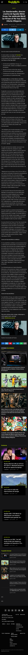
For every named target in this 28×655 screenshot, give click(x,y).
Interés (13, 623)
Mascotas (22, 633)
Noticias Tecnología (7, 615)
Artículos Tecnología (7, 617)
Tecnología (5, 614)
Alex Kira (6, 24)
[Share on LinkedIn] (20, 29)
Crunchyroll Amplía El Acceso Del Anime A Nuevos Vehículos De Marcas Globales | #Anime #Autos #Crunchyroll (13, 368)
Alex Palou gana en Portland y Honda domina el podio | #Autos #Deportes (12, 390)
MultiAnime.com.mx (10, 318)
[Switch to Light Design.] (24, 2)
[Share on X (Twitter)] (12, 29)
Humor (11, 640)
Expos (17, 628)
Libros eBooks (13, 643)
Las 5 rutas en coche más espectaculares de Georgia (11, 491)
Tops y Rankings (6, 633)
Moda (11, 642)
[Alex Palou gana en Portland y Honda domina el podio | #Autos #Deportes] (14, 380)
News (12, 633)
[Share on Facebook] (5, 29)
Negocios (22, 614)
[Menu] (2, 2)
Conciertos (19, 625)
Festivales (18, 630)
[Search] (26, 2)
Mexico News (14, 634)
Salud (8, 623)
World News (14, 636)
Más (11, 639)
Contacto (12, 645)
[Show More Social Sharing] (25, 29)
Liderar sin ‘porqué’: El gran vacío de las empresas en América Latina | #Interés (18, 582)
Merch (3, 623)
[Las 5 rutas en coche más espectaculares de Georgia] (14, 481)
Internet (4, 619)
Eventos (18, 623)
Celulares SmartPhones (8, 621)
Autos (14, 8)
